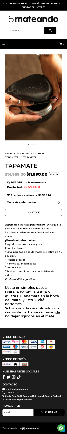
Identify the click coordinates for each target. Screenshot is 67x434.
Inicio (8, 153)
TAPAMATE (12, 157)
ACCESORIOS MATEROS (31, 153)
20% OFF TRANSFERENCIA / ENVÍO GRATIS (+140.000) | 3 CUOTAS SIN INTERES (33, 5)
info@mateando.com (16, 389)
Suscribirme (49, 412)
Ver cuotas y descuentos (21, 202)
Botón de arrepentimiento (18, 399)
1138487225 (11, 392)
